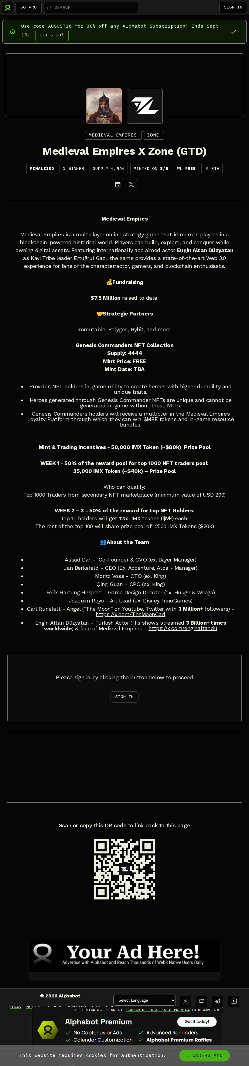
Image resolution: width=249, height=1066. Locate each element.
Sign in (233, 7)
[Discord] (201, 1001)
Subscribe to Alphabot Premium (157, 1010)
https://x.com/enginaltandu (182, 628)
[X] (131, 184)
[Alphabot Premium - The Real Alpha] (127, 1030)
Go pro (28, 7)
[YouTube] (233, 1001)
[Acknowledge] (233, 31)
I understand (204, 1055)
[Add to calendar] (117, 184)
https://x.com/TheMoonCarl (130, 614)
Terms (15, 1007)
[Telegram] (217, 1001)
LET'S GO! (52, 35)
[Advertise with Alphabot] (124, 954)
